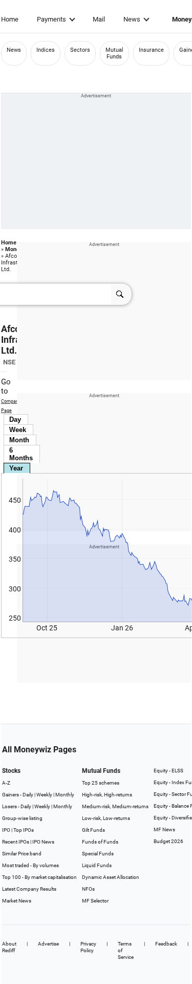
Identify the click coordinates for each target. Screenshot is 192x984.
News (131, 19)
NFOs (88, 889)
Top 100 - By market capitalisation (39, 877)
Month (19, 440)
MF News (164, 829)
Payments (51, 19)
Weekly (44, 794)
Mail (99, 19)
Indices (45, 50)
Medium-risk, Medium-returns (115, 806)
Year (16, 468)
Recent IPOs (15, 841)
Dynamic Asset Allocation (110, 877)
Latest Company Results (29, 889)
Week (17, 430)
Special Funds (98, 853)
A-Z (6, 783)
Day (15, 419)
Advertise (48, 943)
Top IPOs (23, 830)
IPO (6, 830)
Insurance (151, 50)
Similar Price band (21, 853)
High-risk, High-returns (107, 794)
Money (14, 249)
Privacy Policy (88, 947)
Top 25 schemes (100, 783)
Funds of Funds (100, 841)
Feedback (166, 943)
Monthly (64, 794)
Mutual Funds (114, 53)
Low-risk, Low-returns (106, 818)
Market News (16, 900)
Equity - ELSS (168, 770)
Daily (28, 794)
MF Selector (95, 900)
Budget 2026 (168, 841)
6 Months (21, 454)
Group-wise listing (22, 818)
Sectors (80, 50)
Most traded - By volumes (30, 865)
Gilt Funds (93, 830)
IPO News (43, 841)
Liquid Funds (97, 865)
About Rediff (9, 947)
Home (9, 19)
